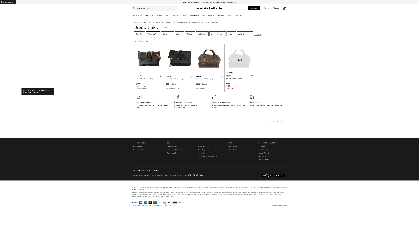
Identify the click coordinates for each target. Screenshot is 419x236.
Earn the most (255, 102)
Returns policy (172, 153)
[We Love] (226, 15)
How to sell (201, 147)
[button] (284, 8)
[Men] (171, 15)
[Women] (164, 15)
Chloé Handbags (180, 22)
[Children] (181, 15)
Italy (170, 205)
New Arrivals (137, 15)
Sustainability (263, 150)
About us (261, 147)
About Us (238, 15)
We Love (221, 15)
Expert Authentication (183, 102)
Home (136, 22)
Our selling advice (203, 150)
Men (167, 15)
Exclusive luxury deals (221, 102)
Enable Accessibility (8, 2)
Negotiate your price (145, 102)
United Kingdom (142, 205)
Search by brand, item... (145, 8)
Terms (166, 175)
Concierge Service (140, 150)
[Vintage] (216, 15)
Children (176, 15)
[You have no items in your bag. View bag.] (284, 8)
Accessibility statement (141, 175)
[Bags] (188, 15)
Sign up (276, 8)
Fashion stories (263, 159)
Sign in (267, 8)
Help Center (232, 147)
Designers (149, 15)
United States (152, 205)
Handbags (166, 22)
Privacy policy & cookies (178, 175)
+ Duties (143, 86)
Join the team (263, 156)
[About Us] (243, 15)
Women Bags (154, 22)
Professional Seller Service (207, 156)
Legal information (156, 175)
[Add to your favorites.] (161, 76)
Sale (229, 15)
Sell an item (254, 8)
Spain (165, 205)
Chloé (144, 22)
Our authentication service (176, 150)
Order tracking (172, 147)
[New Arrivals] (143, 15)
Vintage (211, 15)
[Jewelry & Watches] (206, 15)
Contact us (232, 150)
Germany (160, 205)
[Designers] (154, 15)
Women (159, 15)
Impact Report (263, 153)
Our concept (137, 147)
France (134, 205)
